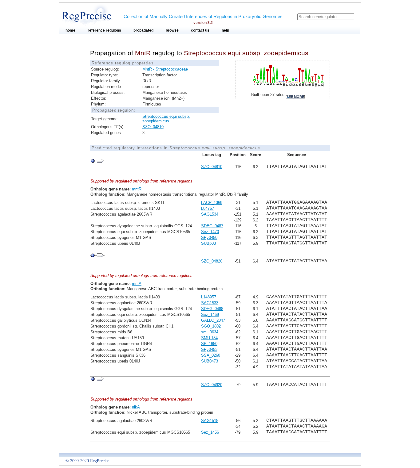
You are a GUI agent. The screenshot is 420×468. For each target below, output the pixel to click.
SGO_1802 (211, 326)
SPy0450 (209, 237)
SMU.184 (209, 338)
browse (172, 30)
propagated (143, 30)
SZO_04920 (211, 384)
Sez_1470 (210, 231)
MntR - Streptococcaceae (165, 69)
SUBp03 (208, 243)
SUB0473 (209, 361)
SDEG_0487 (212, 226)
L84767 (207, 208)
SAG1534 (209, 214)
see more (295, 96)
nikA (136, 407)
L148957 (208, 297)
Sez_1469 (210, 314)
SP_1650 (209, 343)
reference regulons (104, 30)
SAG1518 (209, 420)
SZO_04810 (153, 127)
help (225, 30)
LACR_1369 (211, 202)
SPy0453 (209, 349)
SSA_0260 (210, 355)
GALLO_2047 (213, 320)
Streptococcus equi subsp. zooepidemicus (166, 118)
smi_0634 (209, 332)
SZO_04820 (211, 261)
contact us (200, 30)
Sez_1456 (210, 432)
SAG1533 (209, 303)
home (70, 30)
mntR (136, 189)
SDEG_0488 (212, 308)
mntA (136, 283)
